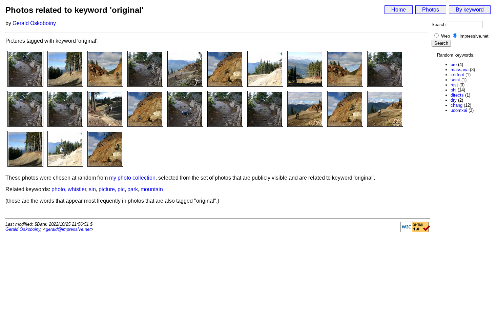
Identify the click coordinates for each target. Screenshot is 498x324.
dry (454, 100)
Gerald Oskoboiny (34, 23)
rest (454, 84)
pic (121, 189)
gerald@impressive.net (68, 229)
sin (92, 189)
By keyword (470, 10)
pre (454, 64)
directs (457, 95)
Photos (430, 10)
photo (58, 189)
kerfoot (457, 74)
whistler (77, 189)
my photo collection (132, 178)
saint (455, 79)
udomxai (459, 110)
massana (460, 69)
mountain (152, 189)
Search (438, 24)
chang (456, 105)
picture (107, 189)
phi (453, 90)
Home (398, 10)
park (132, 189)
